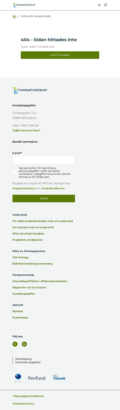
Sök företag (20, 257)
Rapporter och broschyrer (29, 287)
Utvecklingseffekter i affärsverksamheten (39, 281)
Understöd (19, 214)
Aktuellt (17, 305)
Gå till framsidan (60, 55)
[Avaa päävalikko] (106, 4)
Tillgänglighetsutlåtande (28, 396)
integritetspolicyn (23, 188)
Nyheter (17, 311)
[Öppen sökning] (99, 5)
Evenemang (20, 317)
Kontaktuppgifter (23, 293)
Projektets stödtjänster (27, 239)
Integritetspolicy (23, 403)
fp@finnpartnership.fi (26, 130)
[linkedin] (24, 344)
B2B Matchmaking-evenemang (32, 263)
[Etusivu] (14, 16)
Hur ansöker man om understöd (33, 227)
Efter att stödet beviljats (28, 233)
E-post (16, 153)
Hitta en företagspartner (28, 251)
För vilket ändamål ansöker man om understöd (42, 221)
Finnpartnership (23, 274)
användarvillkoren (53, 188)
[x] (15, 344)
